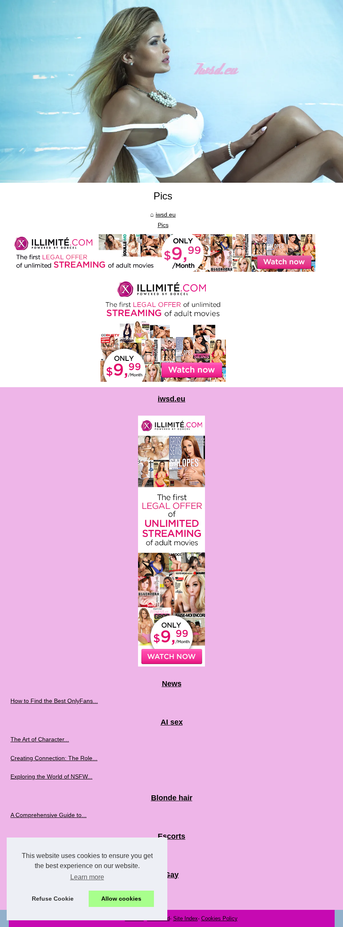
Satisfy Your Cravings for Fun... (51, 892)
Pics (163, 225)
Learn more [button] (87, 877)
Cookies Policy (219, 918)
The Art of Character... (39, 739)
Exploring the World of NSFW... (51, 776)
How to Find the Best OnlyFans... (54, 700)
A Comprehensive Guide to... (48, 815)
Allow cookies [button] (121, 898)
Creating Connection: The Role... (53, 758)
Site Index (185, 918)
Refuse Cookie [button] (53, 898)
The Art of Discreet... (37, 853)
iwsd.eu (166, 214)
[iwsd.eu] (171, 91)
